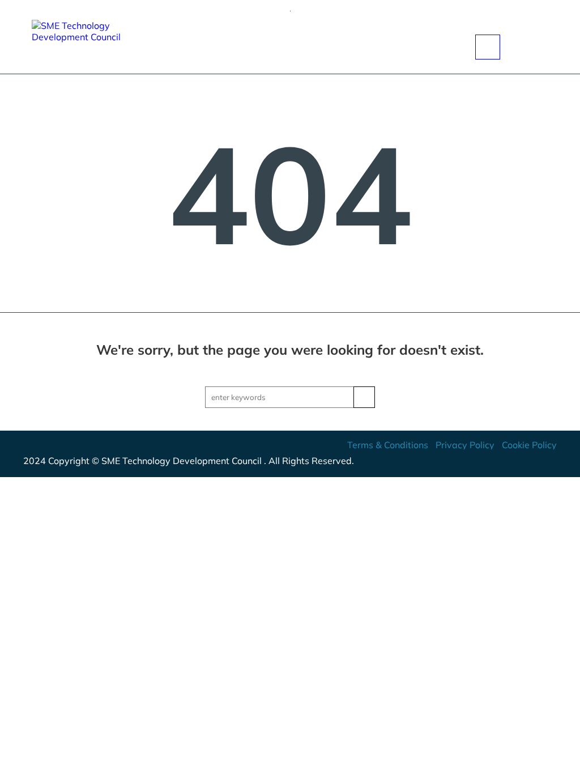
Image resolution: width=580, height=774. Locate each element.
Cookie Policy (529, 444)
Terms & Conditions (387, 444)
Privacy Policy (465, 444)
